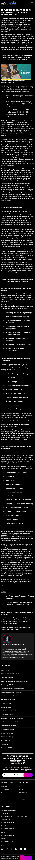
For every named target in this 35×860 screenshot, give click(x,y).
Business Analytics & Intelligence (11, 692)
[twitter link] (11, 849)
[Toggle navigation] (32, 3)
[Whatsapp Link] (2, 849)
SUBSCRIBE (28, 775)
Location (4, 802)
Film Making (5, 744)
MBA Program (5, 670)
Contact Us (4, 796)
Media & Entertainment (8, 711)
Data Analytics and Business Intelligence (14, 681)
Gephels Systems (13, 858)
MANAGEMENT (22, 796)
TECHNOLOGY (22, 793)
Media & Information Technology (12, 722)
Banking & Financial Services (10, 696)
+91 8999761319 (22, 816)
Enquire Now (28, 858)
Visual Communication (8, 726)
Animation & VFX (6, 748)
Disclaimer (4, 858)
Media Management (7, 714)
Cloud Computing (7, 677)
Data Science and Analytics (10, 674)
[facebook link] (16, 849)
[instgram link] (7, 849)
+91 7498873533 (8, 829)
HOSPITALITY (22, 799)
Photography (5, 740)
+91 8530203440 (8, 816)
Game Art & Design (7, 737)
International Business (8, 700)
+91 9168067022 (8, 823)
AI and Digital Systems (8, 685)
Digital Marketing (6, 703)
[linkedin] (25, 849)
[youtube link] (20, 849)
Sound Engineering (7, 733)
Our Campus (5, 790)
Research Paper (6, 707)
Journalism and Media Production (12, 718)
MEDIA (20, 786)
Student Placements (7, 793)
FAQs (2, 799)
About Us (4, 786)
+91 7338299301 (8, 835)
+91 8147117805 (8, 841)
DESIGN (20, 790)
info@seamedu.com (10, 810)
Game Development (7, 729)
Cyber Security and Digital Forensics (12, 688)
